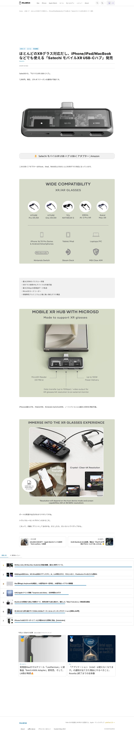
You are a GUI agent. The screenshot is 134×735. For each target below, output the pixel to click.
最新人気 (4, 555)
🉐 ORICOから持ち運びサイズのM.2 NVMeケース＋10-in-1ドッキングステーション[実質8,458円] (47, 611)
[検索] (97, 3)
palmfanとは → (110, 722)
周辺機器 (35, 49)
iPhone (44, 3)
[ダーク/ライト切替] (102, 3)
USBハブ (26, 11)
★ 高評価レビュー (15, 555)
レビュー (79, 3)
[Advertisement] (67, 30)
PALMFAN (23, 723)
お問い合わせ (31, 729)
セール (62, 3)
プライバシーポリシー (44, 729)
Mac (38, 3)
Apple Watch (53, 3)
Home (21, 11)
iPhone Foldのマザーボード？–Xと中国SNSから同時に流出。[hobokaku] (40, 620)
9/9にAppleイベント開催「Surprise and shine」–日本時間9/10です (38, 593)
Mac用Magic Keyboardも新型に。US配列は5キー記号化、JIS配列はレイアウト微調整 (44, 583)
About (87, 3)
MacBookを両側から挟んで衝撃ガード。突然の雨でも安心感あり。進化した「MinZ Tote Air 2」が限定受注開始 (52, 602)
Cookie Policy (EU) (60, 729)
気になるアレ (70, 3)
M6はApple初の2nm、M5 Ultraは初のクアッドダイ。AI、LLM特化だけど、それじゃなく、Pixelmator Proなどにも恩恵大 (56, 574)
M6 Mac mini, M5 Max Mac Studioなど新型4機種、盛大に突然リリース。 (39, 565)
